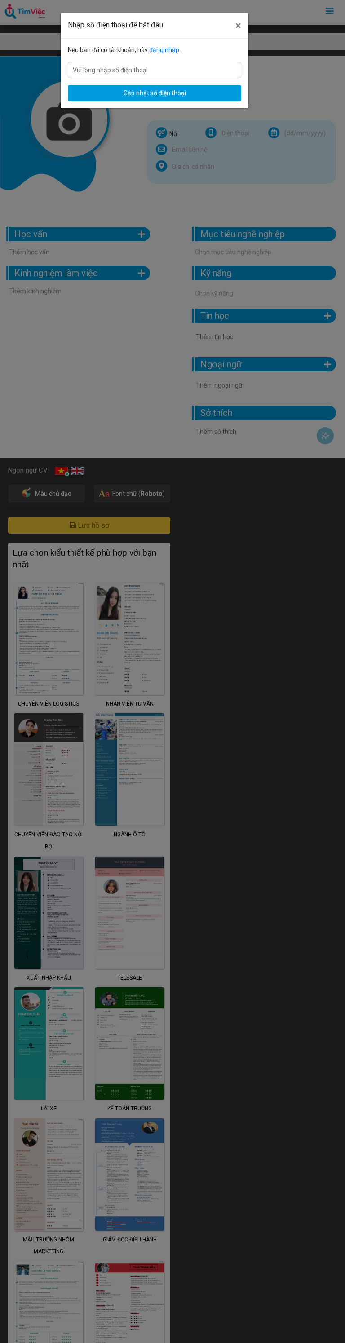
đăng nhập (164, 49)
